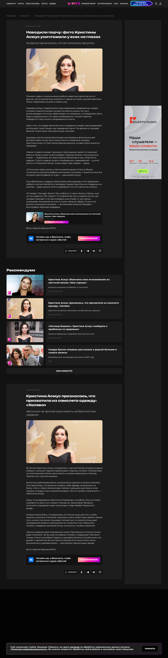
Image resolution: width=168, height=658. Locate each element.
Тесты (44, 3)
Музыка (124, 3)
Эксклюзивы (32, 3)
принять (150, 649)
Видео (52, 3)
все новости (64, 371)
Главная (11, 15)
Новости (11, 3)
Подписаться (89, 238)
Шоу (116, 3)
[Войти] (160, 4)
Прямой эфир (88, 3)
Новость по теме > (56, 222)
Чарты (20, 3)
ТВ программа (104, 3)
